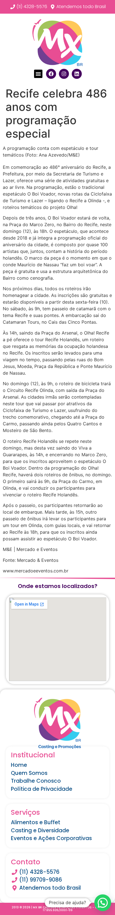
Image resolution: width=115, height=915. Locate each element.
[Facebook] (51, 74)
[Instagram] (64, 74)
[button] (38, 74)
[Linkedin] (77, 74)
